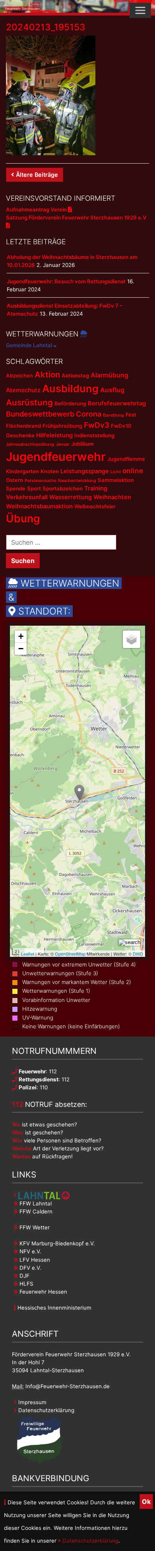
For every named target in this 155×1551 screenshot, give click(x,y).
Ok (146, 1502)
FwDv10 (121, 426)
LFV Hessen (34, 1260)
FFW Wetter (34, 1227)
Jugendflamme (126, 459)
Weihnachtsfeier (95, 506)
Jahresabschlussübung (30, 444)
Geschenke (20, 435)
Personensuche (40, 480)
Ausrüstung (29, 402)
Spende (15, 488)
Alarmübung (109, 375)
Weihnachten (112, 497)
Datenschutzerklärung (89, 1540)
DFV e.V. (29, 1268)
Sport (34, 488)
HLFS (25, 1283)
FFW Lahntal (35, 1203)
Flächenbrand (23, 426)
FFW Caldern (35, 1211)
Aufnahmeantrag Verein (37, 209)
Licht (115, 471)
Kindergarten (22, 471)
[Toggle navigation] (140, 10)
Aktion (47, 374)
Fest (131, 414)
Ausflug (112, 390)
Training (95, 488)
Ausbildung (70, 388)
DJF (23, 1275)
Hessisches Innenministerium (53, 1307)
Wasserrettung (70, 497)
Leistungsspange (84, 471)
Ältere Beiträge (37, 174)
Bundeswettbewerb (40, 413)
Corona (88, 413)
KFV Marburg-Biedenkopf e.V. (56, 1243)
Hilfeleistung (54, 435)
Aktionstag (75, 375)
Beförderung (70, 403)
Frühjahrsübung (62, 426)
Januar (63, 444)
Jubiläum (82, 444)
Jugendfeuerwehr (56, 457)
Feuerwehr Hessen (42, 1291)
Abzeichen (19, 375)
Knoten (50, 471)
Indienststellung (94, 435)
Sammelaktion (116, 480)
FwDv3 (96, 425)
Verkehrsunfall (27, 497)
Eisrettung (113, 415)
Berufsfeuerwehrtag (117, 403)
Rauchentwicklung (77, 480)
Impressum (31, 1402)
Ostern (14, 480)
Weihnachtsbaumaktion (39, 506)
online (132, 470)
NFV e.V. (29, 1251)
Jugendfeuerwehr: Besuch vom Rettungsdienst (66, 281)
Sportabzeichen (63, 488)
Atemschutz (23, 390)
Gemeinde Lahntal (29, 345)
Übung (23, 518)
